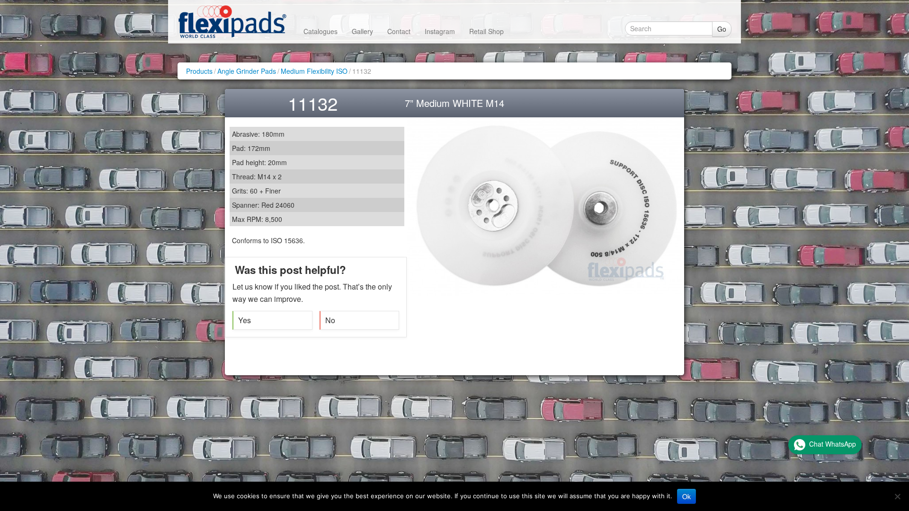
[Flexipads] (232, 21)
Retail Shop (486, 31)
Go (721, 29)
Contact (398, 31)
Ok (686, 496)
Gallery (362, 31)
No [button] (330, 320)
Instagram (440, 31)
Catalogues (320, 31)
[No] (897, 496)
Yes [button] (244, 320)
